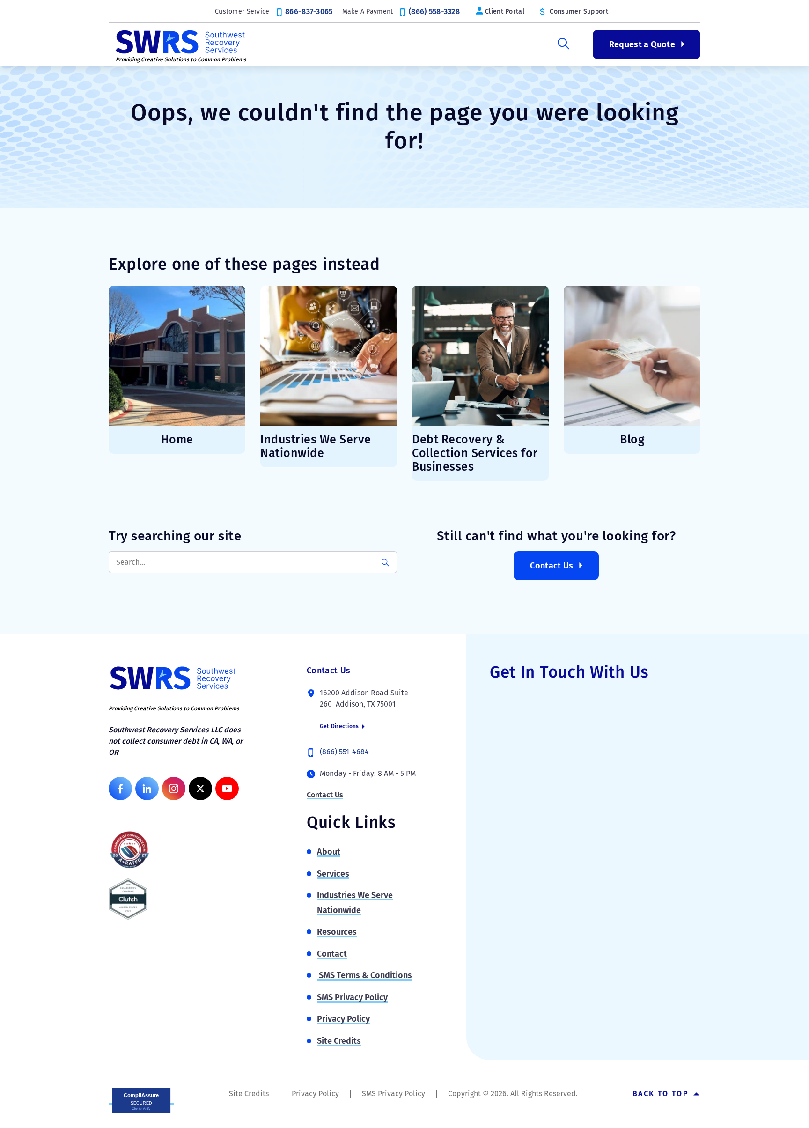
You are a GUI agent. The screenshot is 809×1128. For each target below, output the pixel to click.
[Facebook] (120, 788)
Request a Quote (642, 44)
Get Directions (340, 726)
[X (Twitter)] (200, 788)
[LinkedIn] (147, 788)
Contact (332, 954)
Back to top (662, 1093)
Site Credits (339, 1041)
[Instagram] (173, 788)
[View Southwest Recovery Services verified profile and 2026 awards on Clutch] (128, 899)
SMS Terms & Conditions (364, 975)
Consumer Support (579, 11)
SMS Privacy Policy (352, 997)
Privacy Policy (343, 1019)
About (297, 44)
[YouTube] (227, 788)
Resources (506, 44)
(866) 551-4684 (344, 751)
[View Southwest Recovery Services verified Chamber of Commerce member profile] (130, 849)
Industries (431, 44)
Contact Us (552, 565)
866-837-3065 (308, 11)
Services (360, 44)
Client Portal (504, 11)
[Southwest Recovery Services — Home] (179, 41)
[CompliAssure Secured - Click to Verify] (141, 1100)
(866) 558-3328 (434, 11)
